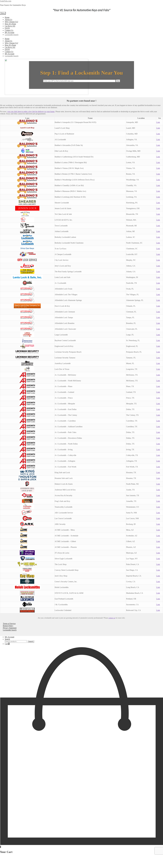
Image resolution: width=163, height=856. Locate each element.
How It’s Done (10, 24)
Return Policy (8, 626)
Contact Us (9, 30)
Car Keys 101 (10, 26)
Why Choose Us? (11, 22)
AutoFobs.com (5, 1)
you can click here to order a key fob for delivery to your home (31, 112)
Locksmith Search (11, 35)
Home (7, 17)
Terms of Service (9, 624)
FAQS (7, 28)
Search (7, 639)
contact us (111, 618)
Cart (7, 644)
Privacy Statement (9, 628)
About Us (8, 20)
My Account (9, 32)
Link (158, 122)
